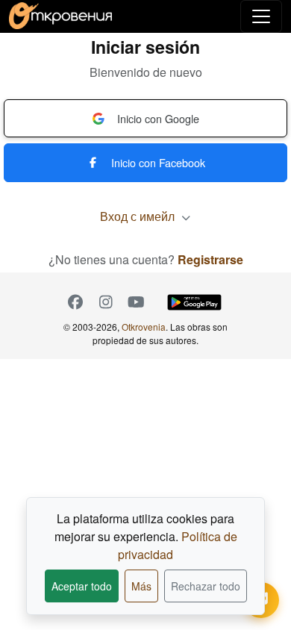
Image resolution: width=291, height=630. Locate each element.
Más (141, 585)
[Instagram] (105, 302)
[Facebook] (75, 302)
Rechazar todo (205, 585)
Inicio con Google (158, 118)
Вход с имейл (139, 216)
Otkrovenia (144, 326)
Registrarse (210, 259)
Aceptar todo (81, 585)
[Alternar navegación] (261, 16)
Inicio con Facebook (158, 162)
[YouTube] (136, 302)
